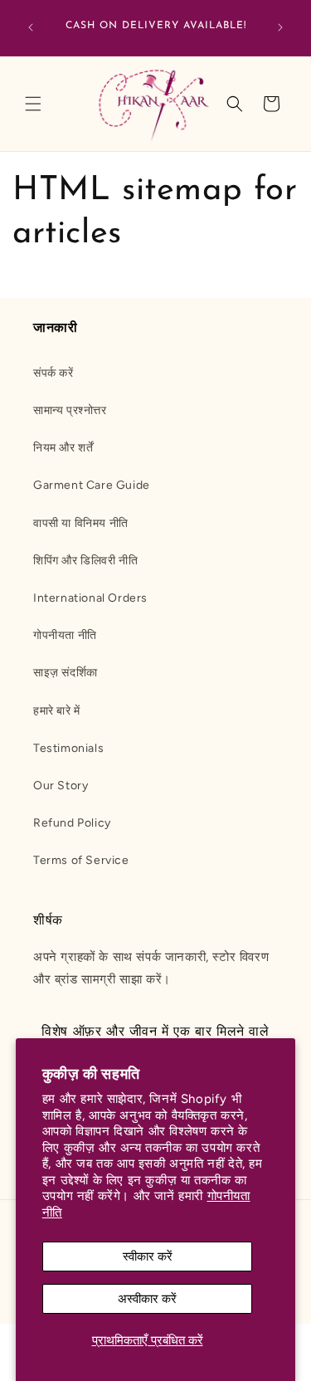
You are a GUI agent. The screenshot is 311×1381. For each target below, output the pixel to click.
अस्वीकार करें (147, 1298)
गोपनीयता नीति (65, 635)
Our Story (60, 785)
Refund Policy (72, 823)
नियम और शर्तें (63, 448)
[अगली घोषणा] (280, 27)
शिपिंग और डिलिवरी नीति (85, 561)
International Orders (90, 598)
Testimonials (68, 748)
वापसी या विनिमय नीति (81, 523)
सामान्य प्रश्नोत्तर (70, 410)
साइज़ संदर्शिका (65, 673)
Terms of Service (81, 860)
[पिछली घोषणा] (30, 27)
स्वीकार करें (148, 1256)
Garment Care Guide (91, 485)
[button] (33, 103)
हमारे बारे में (56, 711)
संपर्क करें (53, 373)
